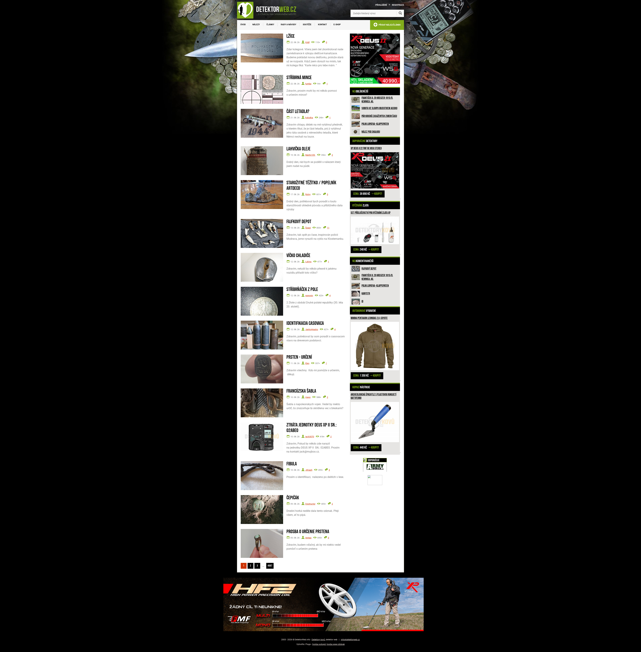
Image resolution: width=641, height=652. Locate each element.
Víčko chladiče (298, 255)
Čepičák (292, 498)
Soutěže (307, 24)
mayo (307, 397)
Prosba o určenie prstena (307, 531)
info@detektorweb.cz (350, 639)
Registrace (398, 5)
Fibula (291, 464)
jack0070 (309, 436)
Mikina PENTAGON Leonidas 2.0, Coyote (369, 318)
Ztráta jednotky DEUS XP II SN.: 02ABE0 (311, 427)
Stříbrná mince (299, 77)
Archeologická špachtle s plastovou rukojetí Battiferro (373, 396)
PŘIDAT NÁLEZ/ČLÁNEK (389, 25)
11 (328, 228)
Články (270, 24)
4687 (270, 565)
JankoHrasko (311, 329)
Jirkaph (308, 470)
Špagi (308, 228)
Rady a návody (288, 24)
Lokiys (308, 261)
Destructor (310, 504)
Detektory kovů (318, 639)
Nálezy (256, 24)
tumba (308, 83)
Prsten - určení (299, 357)
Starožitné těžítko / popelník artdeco (311, 185)
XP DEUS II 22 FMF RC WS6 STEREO (366, 148)
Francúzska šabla (301, 391)
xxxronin (309, 295)
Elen (307, 363)
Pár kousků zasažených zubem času (379, 116)
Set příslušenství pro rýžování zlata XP (370, 212)
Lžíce (290, 36)
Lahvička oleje (298, 149)
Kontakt (322, 24)
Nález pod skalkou (371, 132)
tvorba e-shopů (319, 644)
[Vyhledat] (400, 13)
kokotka (309, 117)
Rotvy (307, 194)
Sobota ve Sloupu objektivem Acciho (379, 108)
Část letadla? (297, 111)
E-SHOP (337, 24)
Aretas (308, 537)
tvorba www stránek (336, 644)
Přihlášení (381, 5)
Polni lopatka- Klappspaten (375, 124)
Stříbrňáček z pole (302, 289)
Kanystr (366, 293)
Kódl (307, 42)
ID (362, 301)
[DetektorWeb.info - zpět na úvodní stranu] (268, 10)
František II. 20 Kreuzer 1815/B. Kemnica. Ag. (377, 99)
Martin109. (310, 155)
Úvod (243, 24)
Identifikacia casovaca (305, 323)
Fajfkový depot (369, 268)
